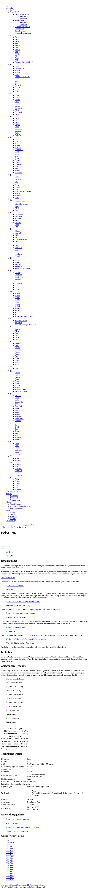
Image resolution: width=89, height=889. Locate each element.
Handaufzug (24, 16)
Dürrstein (18, 129)
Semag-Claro (19, 402)
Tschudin (18, 437)
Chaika (17, 100)
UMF (17, 446)
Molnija (18, 306)
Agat (16, 37)
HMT (17, 225)
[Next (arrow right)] (4, 548)
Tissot (17, 431)
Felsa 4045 (10, 876)
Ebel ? (17, 141)
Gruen (17, 206)
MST (17, 314)
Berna (17, 75)
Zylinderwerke (20, 31)
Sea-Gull (18, 396)
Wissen (8, 502)
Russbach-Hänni (21, 389)
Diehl (17, 123)
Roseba (17, 387)
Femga (17, 187)
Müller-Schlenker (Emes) (24, 316)
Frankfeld (18, 196)
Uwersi (17, 454)
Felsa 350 (9, 849)
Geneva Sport (20, 202)
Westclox (18, 469)
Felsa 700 (9, 859)
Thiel (17, 427)
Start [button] (7, 6)
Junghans (18, 254)
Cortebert (18, 108)
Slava (17, 412)
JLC (16, 250)
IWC (16, 241)
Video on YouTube (8, 578)
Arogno (18, 54)
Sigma (17, 408)
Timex (17, 429)
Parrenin (18, 344)
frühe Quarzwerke (17, 508)
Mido (17, 302)
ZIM (16, 485)
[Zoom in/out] (9, 546)
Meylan (17, 300)
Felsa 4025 (10, 874)
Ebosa (17, 143)
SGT (16, 404)
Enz (16, 156)
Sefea (17, 398)
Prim (16, 362)
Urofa (17, 452)
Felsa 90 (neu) (11, 842)
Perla (17, 346)
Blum (17, 81)
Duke (17, 133)
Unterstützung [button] (11, 521)
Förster (17, 193)
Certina (17, 98)
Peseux (17, 348)
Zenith (17, 481)
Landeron (18, 275)
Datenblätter (14, 498)
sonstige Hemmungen (23, 33)
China (17, 102)
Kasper (17, 262)
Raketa (17, 373)
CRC (17, 110)
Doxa (17, 127)
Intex (17, 237)
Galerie (13, 519)
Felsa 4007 (10, 869)
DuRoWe (18, 135)
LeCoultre (18, 279)
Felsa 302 (9, 846)
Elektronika (19, 150)
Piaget (17, 354)
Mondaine (18, 308)
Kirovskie (18, 266)
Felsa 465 (9, 853)
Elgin (17, 152)
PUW (17, 364)
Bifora (17, 79)
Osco (17, 337)
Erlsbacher (19, 164)
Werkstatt (9, 494)
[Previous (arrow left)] (2, 548)
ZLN (17, 487)
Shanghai (18, 406)
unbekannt (14, 492)
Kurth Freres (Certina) (23, 269)
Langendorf (19, 277)
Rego (17, 379)
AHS (17, 41)
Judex (17, 252)
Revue (17, 381)
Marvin (17, 294)
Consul (17, 106)
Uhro (17, 444)
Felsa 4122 (10, 880)
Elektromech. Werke (22, 27)
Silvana (17, 410)
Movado (18, 310)
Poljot (17, 358)
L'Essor (17, 273)
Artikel (12, 512)
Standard (18, 421)
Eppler (17, 160)
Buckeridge (19, 85)
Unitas (17, 448)
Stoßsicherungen (16, 504)
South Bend (19, 419)
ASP (16, 60)
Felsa (17, 185)
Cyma (17, 114)
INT (16, 235)
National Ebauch (21, 321)
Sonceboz (18, 417)
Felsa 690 (9, 857)
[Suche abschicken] (24, 525)
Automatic (23, 18)
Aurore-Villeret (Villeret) (24, 62)
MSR (17, 312)
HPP (16, 227)
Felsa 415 (9, 851)
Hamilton (18, 216)
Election (18, 148)
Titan (17, 433)
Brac (16, 83)
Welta (17, 467)
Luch (17, 289)
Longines (18, 283)
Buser (17, 91)
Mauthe (17, 298)
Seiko (17, 400)
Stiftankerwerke (20, 20)
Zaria (17, 479)
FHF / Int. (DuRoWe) (23, 191)
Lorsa (17, 287)
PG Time (18, 350)
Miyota (17, 304)
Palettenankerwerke (22, 14)
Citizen (17, 104)
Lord (16, 285)
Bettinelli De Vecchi (22, 77)
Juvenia (17, 256)
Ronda (17, 385)
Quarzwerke (19, 29)
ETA (16, 168)
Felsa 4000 (10, 865)
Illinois (17, 231)
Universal (18, 450)
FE (16, 181)
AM (16, 48)
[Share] (4, 546)
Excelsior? (18, 173)
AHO (17, 39)
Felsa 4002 (10, 867)
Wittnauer (18, 471)
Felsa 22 (9, 840)
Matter (17, 296)
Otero (17, 339)
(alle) (12, 10)
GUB (17, 208)
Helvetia (18, 223)
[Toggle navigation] (2, 2)
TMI (16, 435)
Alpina (17, 45)
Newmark (18, 323)
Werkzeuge (14, 496)
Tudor (17, 439)
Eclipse (17, 146)
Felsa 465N (10, 855)
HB (16, 221)
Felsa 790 (9, 863)
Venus (17, 458)
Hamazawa (19, 214)
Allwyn (17, 43)
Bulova (17, 87)
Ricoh (17, 383)
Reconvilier (19, 375)
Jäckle (17, 246)
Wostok (17, 473)
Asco (17, 58)
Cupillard (18, 112)
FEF (16, 183)
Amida (17, 50)
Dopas (17, 125)
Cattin (17, 95)
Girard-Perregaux (21, 204)
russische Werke (21, 391)
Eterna (17, 171)
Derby (17, 118)
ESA (16, 166)
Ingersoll (18, 233)
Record (17, 377)
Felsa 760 (9, 861)
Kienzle (18, 264)
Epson (17, 162)
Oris (16, 335)
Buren (17, 89)
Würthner (18, 475)
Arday (17, 52)
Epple (17, 158)
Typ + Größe (15, 12)
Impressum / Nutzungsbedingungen (14, 885)
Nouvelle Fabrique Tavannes (25, 325)
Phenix (17, 352)
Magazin (9, 510)
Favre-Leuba (19, 179)
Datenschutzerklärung (36, 885)
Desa (17, 120)
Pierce (17, 356)
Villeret (17, 460)
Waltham (18, 464)
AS (16, 56)
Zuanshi (18, 489)
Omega (17, 329)
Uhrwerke (9, 8)
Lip (16, 281)
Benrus (17, 70)
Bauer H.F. (19, 66)
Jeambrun (18, 248)
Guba (17, 210)
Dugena (18, 131)
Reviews (13, 517)
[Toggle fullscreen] (6, 546)
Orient (17, 333)
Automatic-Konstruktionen (20, 506)
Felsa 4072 (10, 878)
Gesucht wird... (15, 500)
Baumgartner (19, 68)
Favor (17, 177)
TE (16, 425)
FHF (16, 189)
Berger (17, 73)
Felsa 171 (9, 844)
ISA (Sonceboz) (21, 239)
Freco (17, 198)
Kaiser (17, 260)
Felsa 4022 (10, 871)
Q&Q (17, 369)
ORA (17, 331)
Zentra (17, 483)
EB (16, 139)
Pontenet (18, 360)
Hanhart (18, 218)
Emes (17, 154)
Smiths (17, 414)
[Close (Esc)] (2, 546)
